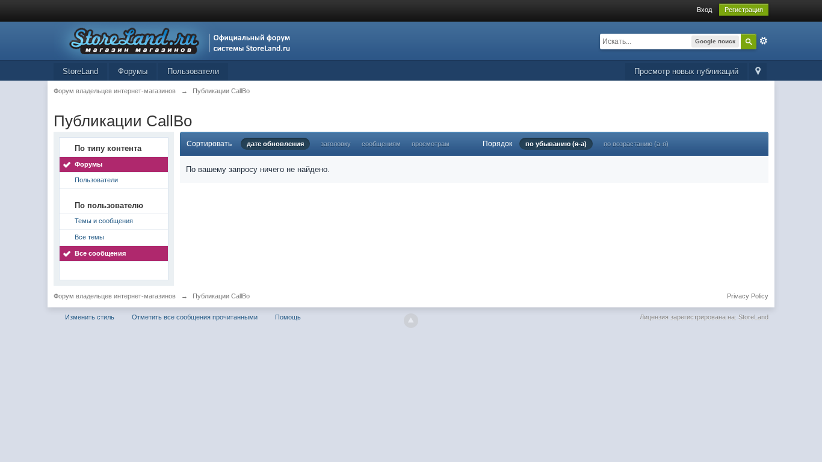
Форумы (132, 71)
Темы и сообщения (104, 220)
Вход (704, 9)
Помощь (288, 317)
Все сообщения (100, 253)
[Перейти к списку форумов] (175, 40)
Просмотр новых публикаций (686, 71)
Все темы (89, 237)
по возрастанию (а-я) (636, 143)
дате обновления (275, 143)
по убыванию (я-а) (556, 143)
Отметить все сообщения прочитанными (195, 317)
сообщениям (381, 143)
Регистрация (744, 9)
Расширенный (763, 41)
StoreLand (80, 71)
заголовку (336, 143)
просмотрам (431, 143)
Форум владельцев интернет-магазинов (115, 296)
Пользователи (193, 71)
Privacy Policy (747, 296)
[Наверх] (411, 320)
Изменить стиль (89, 317)
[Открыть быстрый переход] (758, 72)
